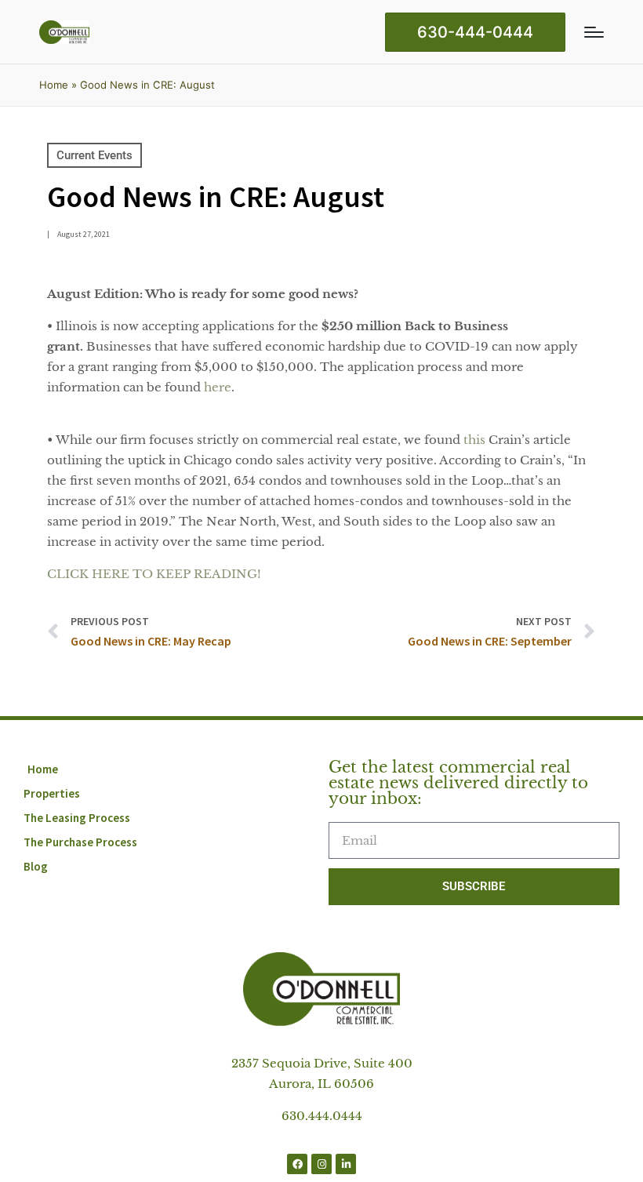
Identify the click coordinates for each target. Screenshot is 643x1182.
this (474, 439)
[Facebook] (297, 1164)
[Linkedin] (346, 1164)
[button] (475, 32)
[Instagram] (321, 1164)
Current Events (94, 155)
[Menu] (594, 32)
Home (53, 84)
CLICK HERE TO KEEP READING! (154, 573)
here (217, 387)
